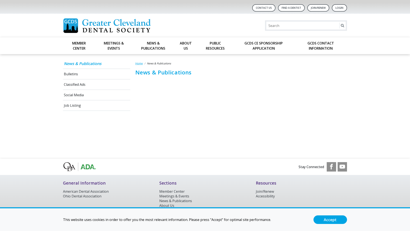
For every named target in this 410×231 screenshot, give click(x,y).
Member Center (79, 46)
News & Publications (153, 46)
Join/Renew (318, 8)
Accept (330, 219)
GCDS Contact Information (321, 46)
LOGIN (339, 8)
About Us (186, 46)
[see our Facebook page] (331, 167)
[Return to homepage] (118, 25)
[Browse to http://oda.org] (84, 167)
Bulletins (71, 74)
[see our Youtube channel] (342, 167)
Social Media (74, 95)
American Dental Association (86, 191)
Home (139, 63)
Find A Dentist (291, 8)
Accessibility (265, 196)
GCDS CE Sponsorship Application (264, 46)
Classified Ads (74, 84)
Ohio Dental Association (82, 196)
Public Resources (215, 46)
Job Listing (72, 105)
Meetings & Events (114, 46)
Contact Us (264, 8)
